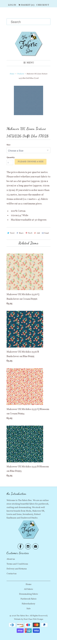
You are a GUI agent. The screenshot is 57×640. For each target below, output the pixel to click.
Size (8, 145)
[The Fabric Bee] (28, 34)
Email (46, 233)
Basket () (27, 5)
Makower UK (38, 511)
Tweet (12, 233)
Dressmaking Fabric (28, 594)
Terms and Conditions (17, 564)
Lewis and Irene (14, 514)
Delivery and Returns (17, 568)
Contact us (12, 573)
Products (20, 74)
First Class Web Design (33, 619)
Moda (28, 511)
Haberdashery (28, 603)
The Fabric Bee (23, 615)
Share (21, 233)
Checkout (42, 5)
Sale (29, 608)
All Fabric (28, 589)
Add (38, 233)
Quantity (11, 157)
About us (11, 559)
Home (28, 584)
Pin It (30, 233)
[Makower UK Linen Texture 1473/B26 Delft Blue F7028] (28, 100)
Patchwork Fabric (29, 599)
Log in (12, 5)
